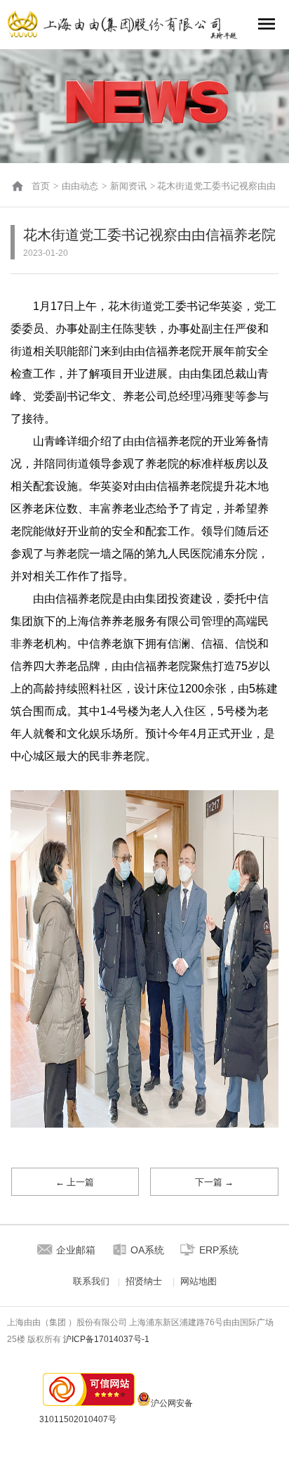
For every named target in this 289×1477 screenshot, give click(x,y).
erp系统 (218, 1250)
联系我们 (91, 1281)
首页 (41, 186)
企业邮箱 (75, 1250)
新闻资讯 (128, 186)
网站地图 (198, 1281)
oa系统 (147, 1250)
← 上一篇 (74, 1182)
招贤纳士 (144, 1281)
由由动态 (80, 186)
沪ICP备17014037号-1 (106, 1339)
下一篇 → (214, 1182)
